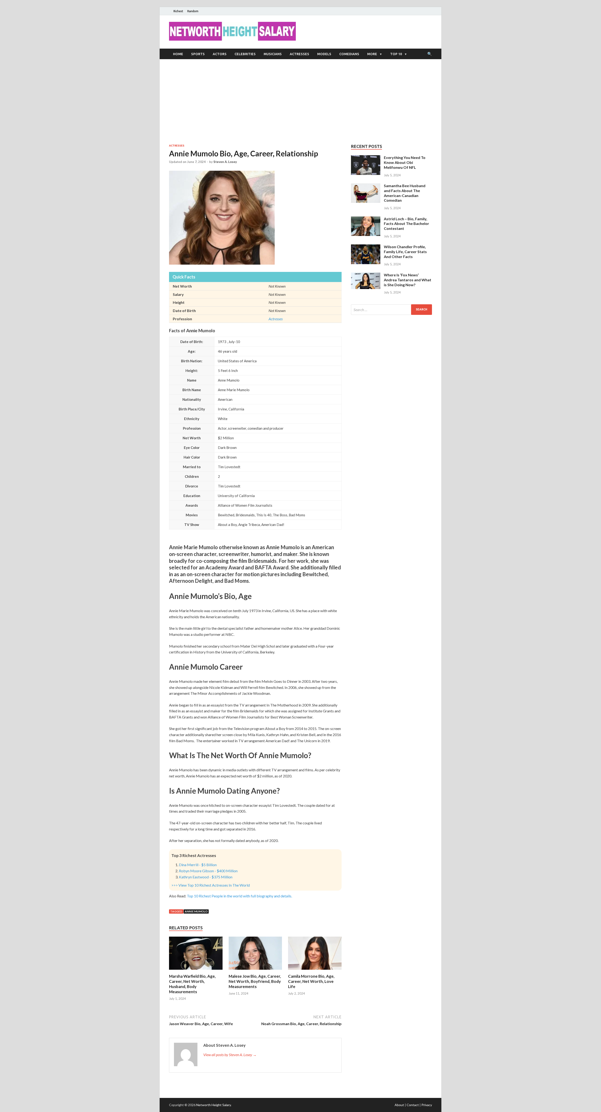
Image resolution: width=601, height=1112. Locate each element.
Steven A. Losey (225, 162)
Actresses (299, 54)
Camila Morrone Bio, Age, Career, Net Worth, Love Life (311, 981)
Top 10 (396, 54)
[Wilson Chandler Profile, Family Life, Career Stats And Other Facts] (365, 247)
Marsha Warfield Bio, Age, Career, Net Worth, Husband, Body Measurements (192, 984)
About (399, 1105)
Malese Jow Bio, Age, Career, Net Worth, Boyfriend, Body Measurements (255, 981)
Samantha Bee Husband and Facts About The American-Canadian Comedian (404, 192)
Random (192, 11)
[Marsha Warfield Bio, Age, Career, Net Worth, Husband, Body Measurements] (196, 971)
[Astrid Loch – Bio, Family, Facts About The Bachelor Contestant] (365, 219)
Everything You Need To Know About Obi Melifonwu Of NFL (404, 162)
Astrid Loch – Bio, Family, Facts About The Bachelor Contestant (406, 223)
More (372, 54)
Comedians (349, 54)
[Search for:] (391, 309)
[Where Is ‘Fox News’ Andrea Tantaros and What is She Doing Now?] (365, 275)
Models (324, 54)
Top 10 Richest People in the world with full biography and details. (239, 896)
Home (178, 54)
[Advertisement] (300, 101)
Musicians (273, 54)
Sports (198, 54)
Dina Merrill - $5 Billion (198, 864)
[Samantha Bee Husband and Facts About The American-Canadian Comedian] (365, 186)
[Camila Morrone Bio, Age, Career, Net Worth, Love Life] (315, 971)
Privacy (426, 1105)
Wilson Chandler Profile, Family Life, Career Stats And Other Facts (405, 251)
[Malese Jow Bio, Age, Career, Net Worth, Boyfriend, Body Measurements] (255, 971)
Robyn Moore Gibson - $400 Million (208, 871)
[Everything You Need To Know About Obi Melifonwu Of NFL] (365, 158)
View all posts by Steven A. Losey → (230, 1054)
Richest (178, 11)
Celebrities (245, 54)
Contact (413, 1105)
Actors (220, 54)
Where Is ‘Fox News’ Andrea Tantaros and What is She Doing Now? (407, 280)
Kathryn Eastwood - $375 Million (205, 877)
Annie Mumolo (196, 911)
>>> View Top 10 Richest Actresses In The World (210, 885)
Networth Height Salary (213, 1105)
